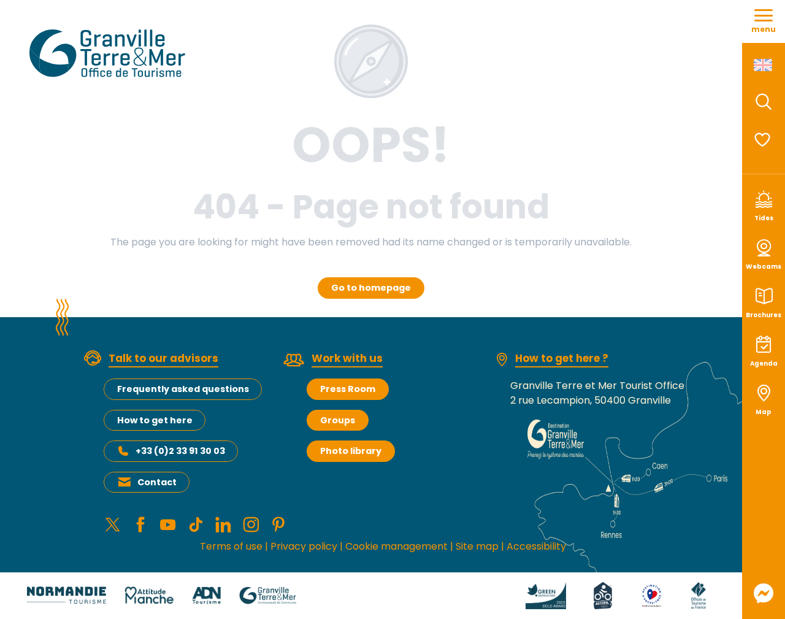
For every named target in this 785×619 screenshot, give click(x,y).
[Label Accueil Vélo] (603, 595)
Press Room (347, 389)
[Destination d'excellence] (652, 595)
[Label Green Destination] (546, 595)
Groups (337, 420)
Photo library (350, 451)
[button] (763, 102)
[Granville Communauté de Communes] (267, 595)
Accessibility (536, 546)
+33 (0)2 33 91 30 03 (180, 451)
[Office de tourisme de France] (698, 595)
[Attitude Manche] (149, 595)
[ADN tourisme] (206, 595)
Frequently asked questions (183, 389)
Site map (477, 546)
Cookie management (396, 546)
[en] (764, 65)
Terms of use (231, 546)
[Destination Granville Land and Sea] (109, 53)
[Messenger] (763, 593)
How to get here (155, 420)
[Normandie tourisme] (66, 595)
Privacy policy (303, 546)
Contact (157, 482)
